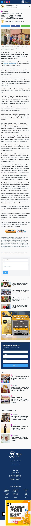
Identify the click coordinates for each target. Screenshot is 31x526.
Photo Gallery (12, 476)
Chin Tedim (6, 493)
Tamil (26, 491)
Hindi (7, 494)
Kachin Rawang (15, 491)
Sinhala (26, 490)
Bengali (6, 489)
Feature (17, 474)
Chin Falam (6, 490)
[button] (5, 26)
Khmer (15, 495)
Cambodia (6, 252)
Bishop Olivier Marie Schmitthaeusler (18, 252)
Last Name (5, 359)
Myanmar (26, 489)
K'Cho (6, 497)
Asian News (14, 375)
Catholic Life (18, 476)
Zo (26, 497)
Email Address (6, 349)
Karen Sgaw (15, 494)
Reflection (18, 478)
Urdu (26, 494)
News (17, 472)
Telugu (26, 493)
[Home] (9, 6)
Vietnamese (26, 495)
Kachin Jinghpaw (15, 489)
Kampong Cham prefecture (10, 63)
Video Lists (12, 478)
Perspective (18, 475)
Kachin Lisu (15, 490)
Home (13, 472)
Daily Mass (12, 479)
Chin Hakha (6, 491)
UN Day (17, 479)
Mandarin (15, 497)
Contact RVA (12, 475)
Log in (15, 482)
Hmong (6, 495)
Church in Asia (5, 11)
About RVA (12, 474)
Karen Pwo (15, 493)
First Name (5, 354)
